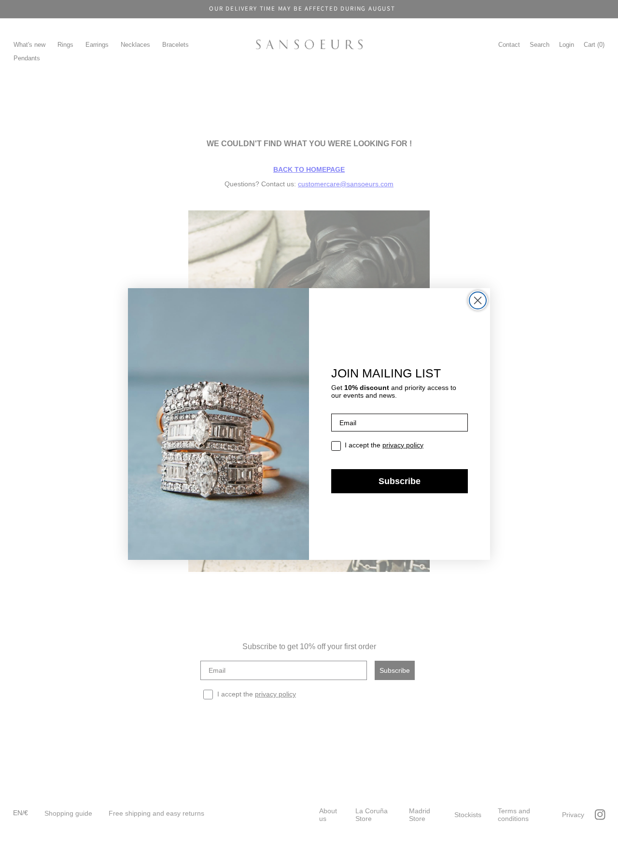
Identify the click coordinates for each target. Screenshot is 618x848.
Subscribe (400, 481)
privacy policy (402, 445)
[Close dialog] (477, 300)
